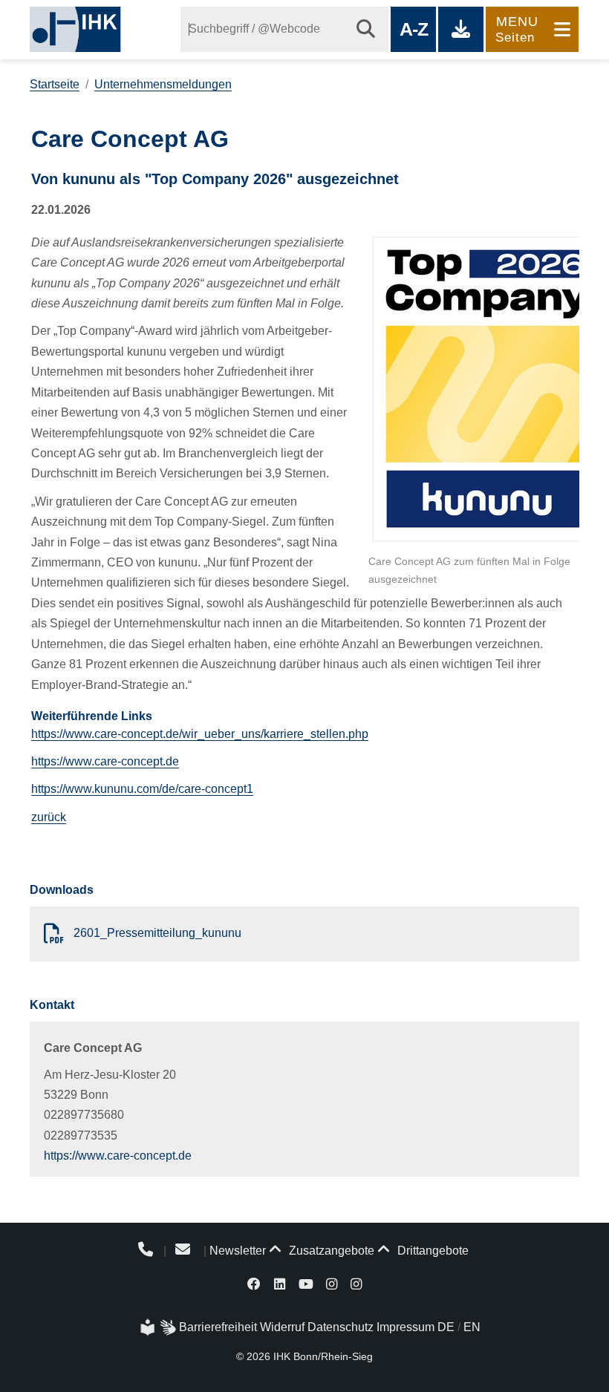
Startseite (54, 84)
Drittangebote (431, 1250)
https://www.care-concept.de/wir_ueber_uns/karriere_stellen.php (199, 734)
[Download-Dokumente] (460, 29)
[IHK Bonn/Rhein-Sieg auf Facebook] (254, 1283)
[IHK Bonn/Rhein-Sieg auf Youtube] (306, 1283)
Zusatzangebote (330, 1250)
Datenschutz (340, 1327)
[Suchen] (365, 29)
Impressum (405, 1327)
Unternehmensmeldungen (163, 84)
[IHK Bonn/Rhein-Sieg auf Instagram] (331, 1283)
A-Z (413, 29)
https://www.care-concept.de (105, 761)
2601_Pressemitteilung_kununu (156, 933)
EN (472, 1327)
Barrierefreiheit (218, 1327)
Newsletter (237, 1250)
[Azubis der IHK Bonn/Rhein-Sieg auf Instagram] (356, 1283)
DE (446, 1327)
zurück (48, 817)
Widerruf (282, 1327)
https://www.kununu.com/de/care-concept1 (142, 788)
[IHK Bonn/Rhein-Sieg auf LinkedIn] (279, 1283)
